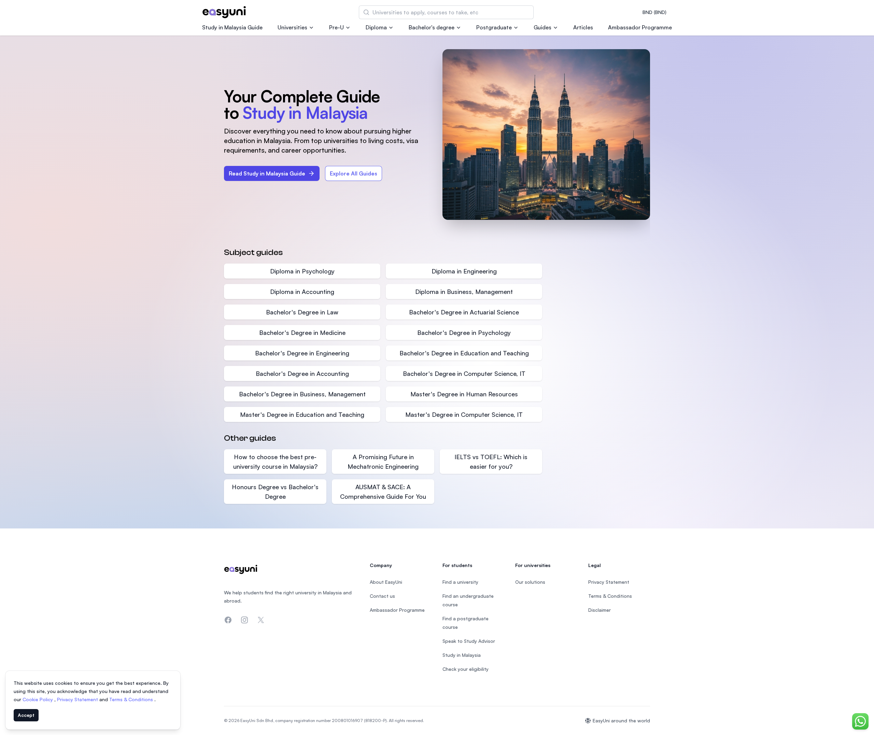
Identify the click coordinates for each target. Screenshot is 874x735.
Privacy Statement (78, 699)
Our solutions (530, 582)
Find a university (460, 582)
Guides (542, 27)
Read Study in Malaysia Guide (267, 173)
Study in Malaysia (461, 655)
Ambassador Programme (640, 27)
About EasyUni (386, 582)
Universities (292, 27)
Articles (583, 27)
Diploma (376, 27)
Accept (26, 715)
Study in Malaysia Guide (232, 27)
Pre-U (336, 27)
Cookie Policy (38, 699)
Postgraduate (494, 27)
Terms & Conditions (131, 699)
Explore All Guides (353, 173)
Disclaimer (599, 610)
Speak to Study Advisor (468, 641)
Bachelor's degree (431, 27)
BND (654, 12)
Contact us (382, 596)
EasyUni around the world (621, 720)
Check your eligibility (465, 669)
